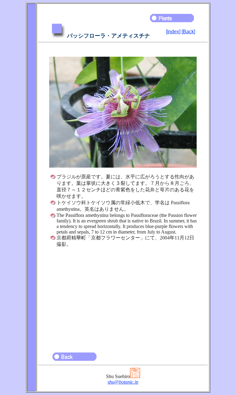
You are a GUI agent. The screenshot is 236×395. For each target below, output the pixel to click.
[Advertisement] (123, 297)
